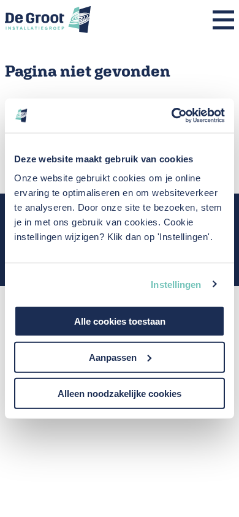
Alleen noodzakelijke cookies (119, 393)
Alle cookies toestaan (119, 321)
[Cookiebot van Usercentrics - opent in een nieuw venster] (172, 116)
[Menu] (223, 20)
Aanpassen (113, 357)
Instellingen (176, 284)
